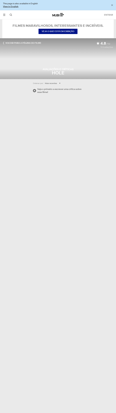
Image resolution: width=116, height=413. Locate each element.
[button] (4, 14)
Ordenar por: (38, 83)
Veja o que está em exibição (58, 31)
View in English (10, 6)
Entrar (108, 15)
